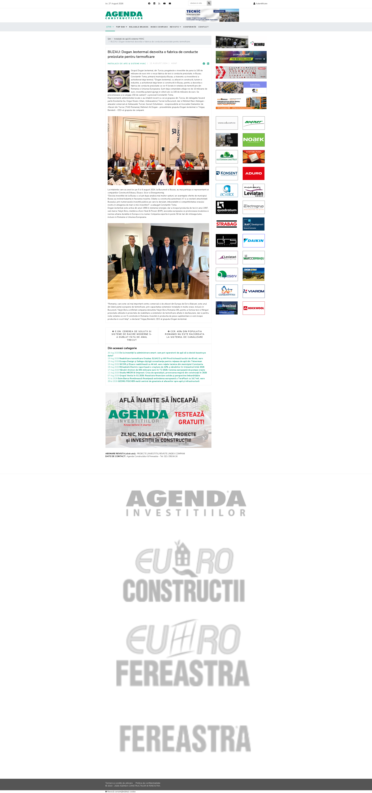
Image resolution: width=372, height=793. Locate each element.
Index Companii (159, 27)
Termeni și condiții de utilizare (119, 783)
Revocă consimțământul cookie (121, 791)
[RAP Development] (254, 224)
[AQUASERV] (227, 274)
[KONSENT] (227, 173)
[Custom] (159, 3)
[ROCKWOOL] (254, 308)
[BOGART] (254, 123)
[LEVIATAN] (227, 257)
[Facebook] (149, 3)
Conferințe (189, 27)
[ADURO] (254, 173)
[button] (260, 3)
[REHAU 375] (241, 42)
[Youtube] (164, 3)
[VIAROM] (254, 291)
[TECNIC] (212, 15)
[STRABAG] (227, 224)
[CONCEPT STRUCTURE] (227, 140)
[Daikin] (254, 240)
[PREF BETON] (241, 103)
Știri (109, 27)
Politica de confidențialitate (148, 783)
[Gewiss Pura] (254, 156)
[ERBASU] (254, 257)
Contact (203, 27)
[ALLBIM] (241, 57)
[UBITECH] (254, 190)
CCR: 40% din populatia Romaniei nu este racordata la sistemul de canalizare (184, 334)
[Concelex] (241, 87)
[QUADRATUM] (227, 207)
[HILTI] (241, 72)
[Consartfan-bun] (227, 291)
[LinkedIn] (208, 63)
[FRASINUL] (227, 307)
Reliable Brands (139, 27)
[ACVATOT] (227, 190)
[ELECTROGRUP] (254, 207)
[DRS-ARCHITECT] (227, 240)
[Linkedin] (154, 3)
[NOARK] (254, 140)
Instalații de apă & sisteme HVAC (127, 63)
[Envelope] (170, 3)
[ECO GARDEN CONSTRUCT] (227, 156)
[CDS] (227, 123)
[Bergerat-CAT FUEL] (254, 274)
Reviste (174, 27)
